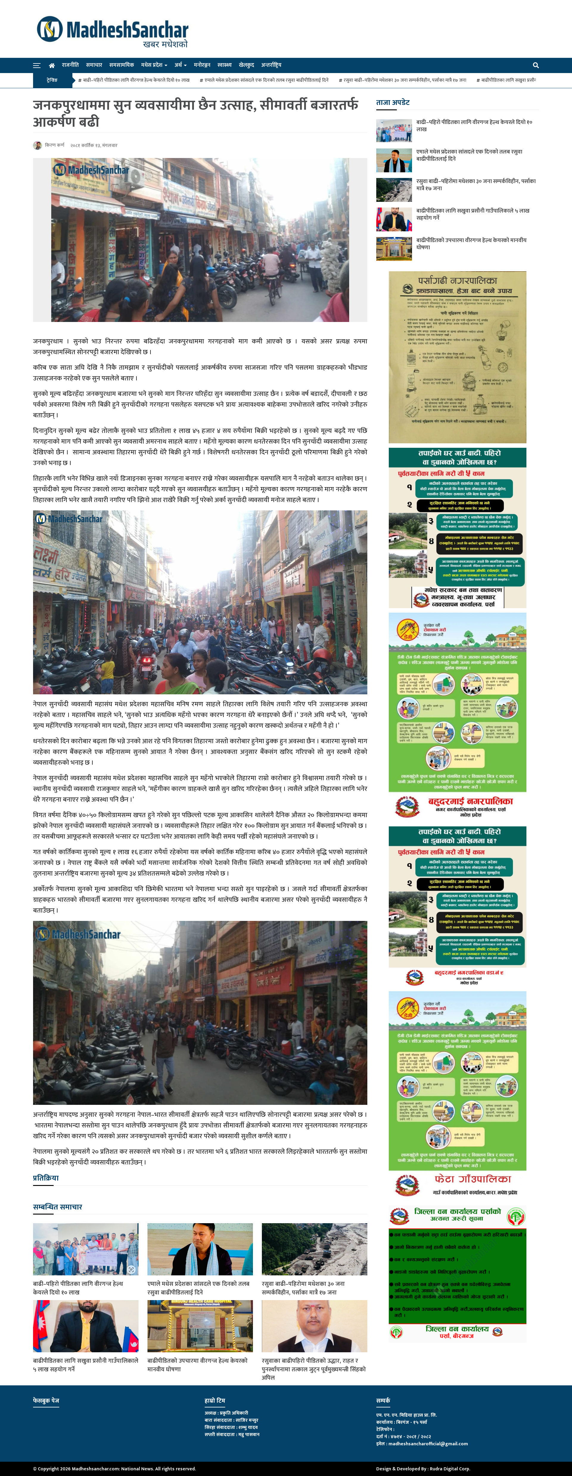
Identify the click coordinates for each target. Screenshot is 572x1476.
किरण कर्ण (54, 145)
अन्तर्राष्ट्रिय (271, 65)
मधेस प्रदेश (151, 65)
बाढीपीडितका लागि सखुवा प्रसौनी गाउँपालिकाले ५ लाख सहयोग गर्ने (85, 1365)
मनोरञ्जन (202, 65)
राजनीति (70, 65)
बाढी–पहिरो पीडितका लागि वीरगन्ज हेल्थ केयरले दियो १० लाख (136, 80)
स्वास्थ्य (224, 65)
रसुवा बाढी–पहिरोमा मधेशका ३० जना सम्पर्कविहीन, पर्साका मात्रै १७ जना (405, 80)
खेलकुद (246, 65)
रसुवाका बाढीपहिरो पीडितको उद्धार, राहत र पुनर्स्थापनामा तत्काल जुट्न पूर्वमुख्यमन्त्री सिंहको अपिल (314, 1369)
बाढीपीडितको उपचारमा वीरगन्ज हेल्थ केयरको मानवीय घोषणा (197, 1365)
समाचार (94, 65)
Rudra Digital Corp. (450, 1469)
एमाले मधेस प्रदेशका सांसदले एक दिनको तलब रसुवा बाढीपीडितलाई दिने (267, 80)
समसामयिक (121, 65)
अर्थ (178, 65)
